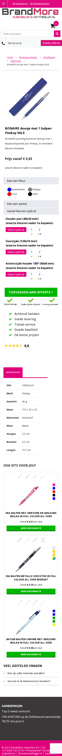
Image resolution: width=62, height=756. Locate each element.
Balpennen (16, 61)
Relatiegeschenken (28, 57)
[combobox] (31, 33)
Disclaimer (48, 750)
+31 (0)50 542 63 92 (13, 750)
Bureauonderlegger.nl (30, 753)
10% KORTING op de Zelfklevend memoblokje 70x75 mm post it (31, 719)
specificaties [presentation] (13, 372)
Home (10, 57)
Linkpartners (9, 753)
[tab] (13, 372)
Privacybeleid (33, 750)
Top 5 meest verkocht (16, 711)
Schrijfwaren (49, 57)
